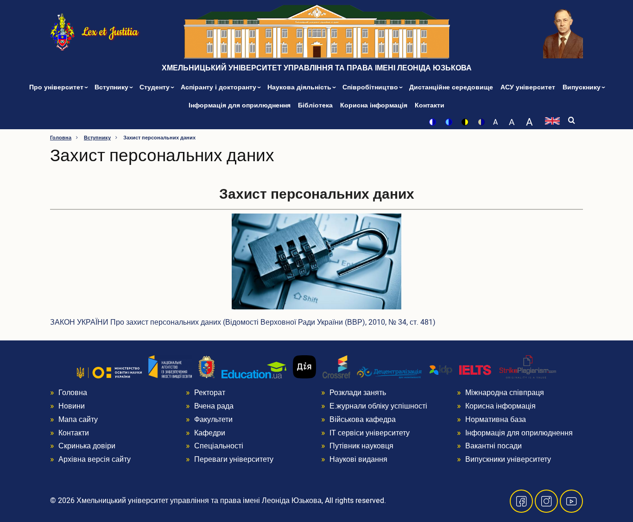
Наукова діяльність (300, 87)
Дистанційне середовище (451, 87)
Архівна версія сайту (94, 459)
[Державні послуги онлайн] (304, 366)
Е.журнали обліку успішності (378, 406)
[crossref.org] (336, 366)
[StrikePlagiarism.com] (528, 366)
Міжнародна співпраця (504, 392)
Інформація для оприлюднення (240, 105)
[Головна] (62, 31)
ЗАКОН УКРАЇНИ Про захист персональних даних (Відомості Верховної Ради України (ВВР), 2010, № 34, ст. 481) (243, 322)
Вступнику (112, 87)
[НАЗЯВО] (170, 366)
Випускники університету (508, 459)
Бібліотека (315, 105)
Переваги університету (233, 459)
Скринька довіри (86, 446)
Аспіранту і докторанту (219, 87)
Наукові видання (358, 459)
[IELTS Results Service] (460, 370)
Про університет (57, 87)
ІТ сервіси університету (369, 433)
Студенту (155, 87)
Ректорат (209, 392)
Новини (71, 406)
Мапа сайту (78, 419)
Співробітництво (371, 87)
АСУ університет (527, 87)
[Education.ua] (254, 370)
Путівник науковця (361, 446)
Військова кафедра (362, 419)
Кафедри (209, 433)
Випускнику (582, 87)
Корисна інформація (373, 105)
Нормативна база (495, 419)
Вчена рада (214, 406)
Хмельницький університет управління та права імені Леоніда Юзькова (317, 68)
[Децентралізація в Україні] (389, 371)
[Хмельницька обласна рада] (206, 366)
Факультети (213, 419)
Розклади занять (357, 392)
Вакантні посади (493, 446)
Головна (60, 137)
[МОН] (109, 372)
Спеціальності (218, 446)
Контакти (429, 105)
